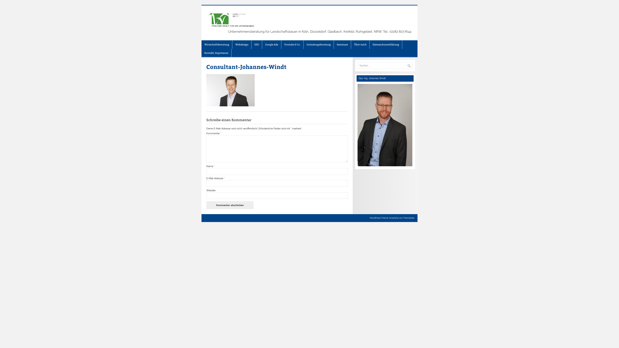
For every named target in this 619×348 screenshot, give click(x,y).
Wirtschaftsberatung (216, 44)
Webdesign (241, 44)
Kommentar (213, 133)
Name (210, 166)
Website (211, 190)
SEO (256, 44)
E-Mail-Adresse (215, 178)
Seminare (342, 44)
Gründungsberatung (319, 44)
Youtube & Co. (292, 44)
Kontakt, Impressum (216, 52)
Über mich (360, 44)
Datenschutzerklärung (386, 44)
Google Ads (271, 44)
